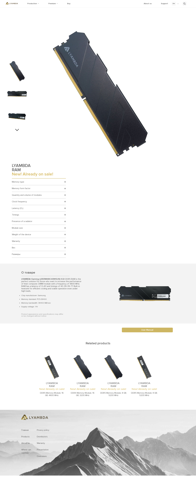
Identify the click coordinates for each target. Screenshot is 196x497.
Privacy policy (43, 430)
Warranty (41, 443)
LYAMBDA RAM (52, 386)
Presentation (43, 449)
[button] (175, 3)
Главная (25, 430)
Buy (68, 3)
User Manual (147, 330)
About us (148, 3)
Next (17, 129)
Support (164, 3)
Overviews (42, 456)
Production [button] (32, 3)
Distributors (42, 436)
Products (25, 436)
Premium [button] (52, 3)
